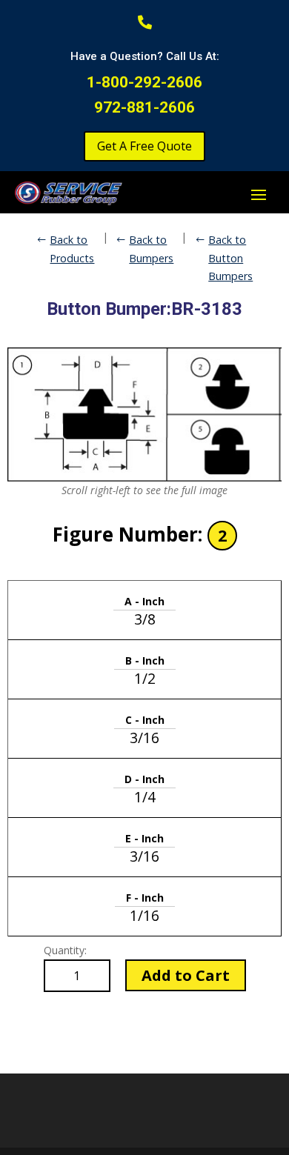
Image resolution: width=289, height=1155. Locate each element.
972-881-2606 (144, 107)
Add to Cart (186, 975)
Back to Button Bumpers (230, 258)
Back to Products (72, 248)
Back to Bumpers (151, 248)
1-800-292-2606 (144, 82)
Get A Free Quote (144, 146)
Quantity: (65, 950)
